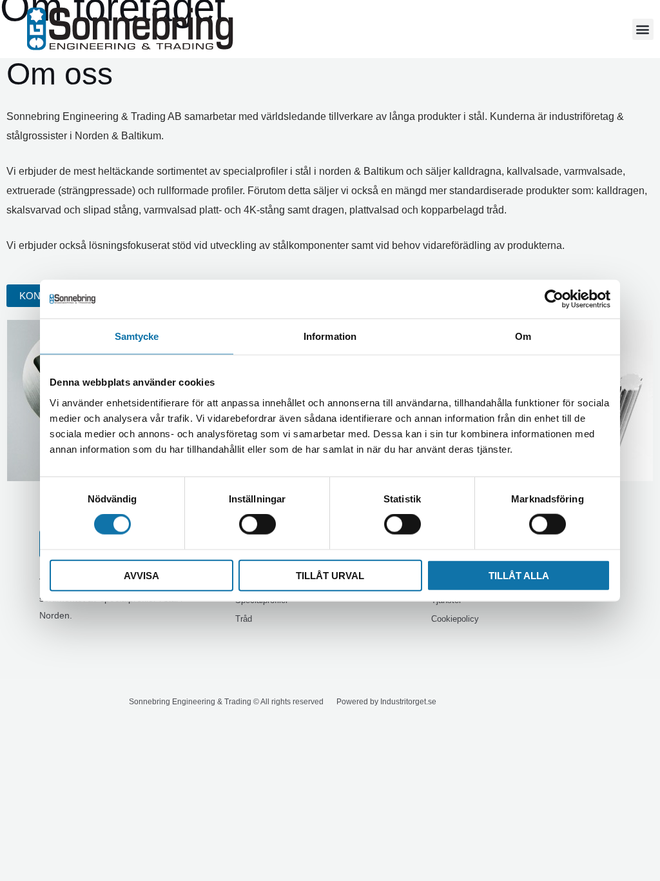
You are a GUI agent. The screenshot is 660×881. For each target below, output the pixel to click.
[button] (643, 29)
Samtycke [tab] (137, 336)
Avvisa (141, 574)
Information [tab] (330, 336)
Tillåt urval (330, 574)
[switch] (257, 524)
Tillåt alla (519, 574)
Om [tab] (523, 336)
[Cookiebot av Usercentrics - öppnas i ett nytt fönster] (554, 299)
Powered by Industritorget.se (386, 701)
